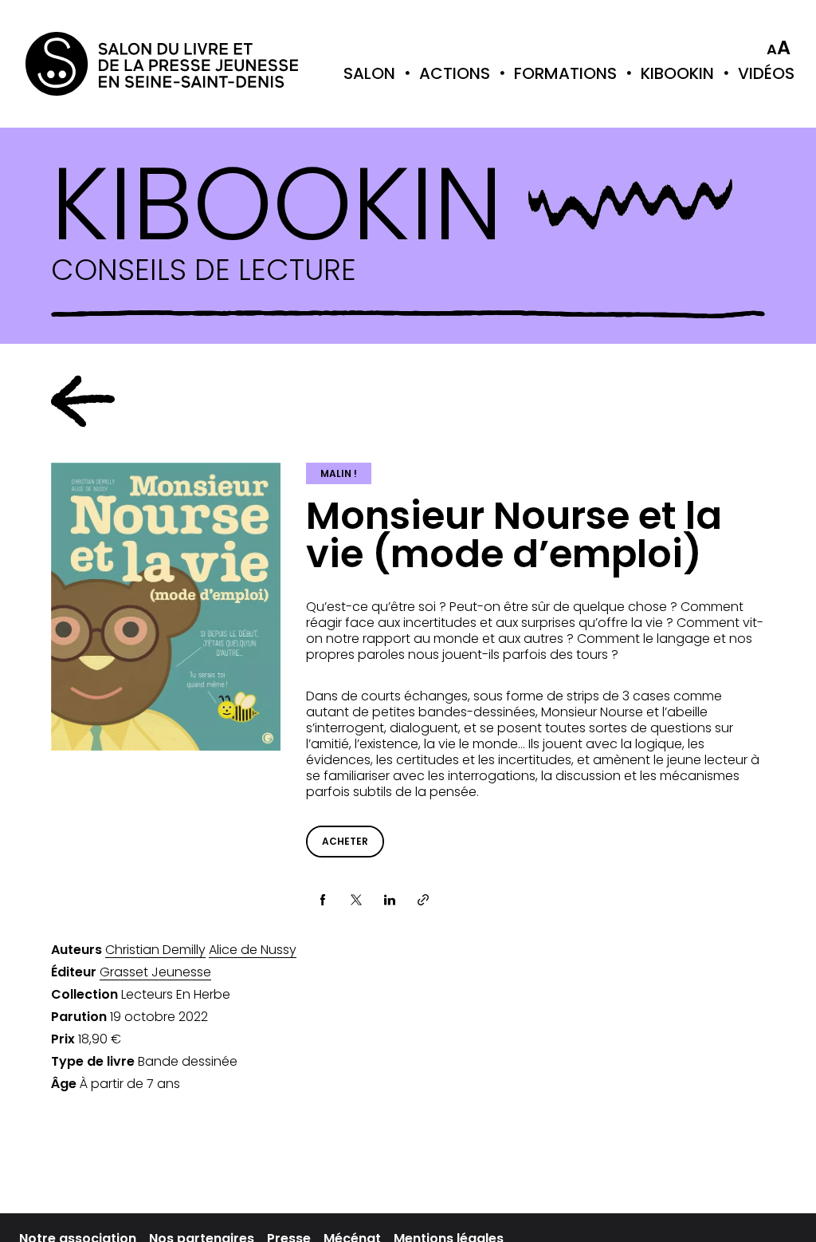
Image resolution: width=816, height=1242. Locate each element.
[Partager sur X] (356, 900)
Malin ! (338, 473)
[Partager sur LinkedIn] (389, 900)
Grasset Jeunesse (155, 972)
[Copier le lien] (423, 900)
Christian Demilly (155, 950)
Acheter (345, 841)
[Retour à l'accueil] (89, 64)
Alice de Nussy (252, 950)
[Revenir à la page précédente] (83, 401)
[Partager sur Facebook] (322, 900)
